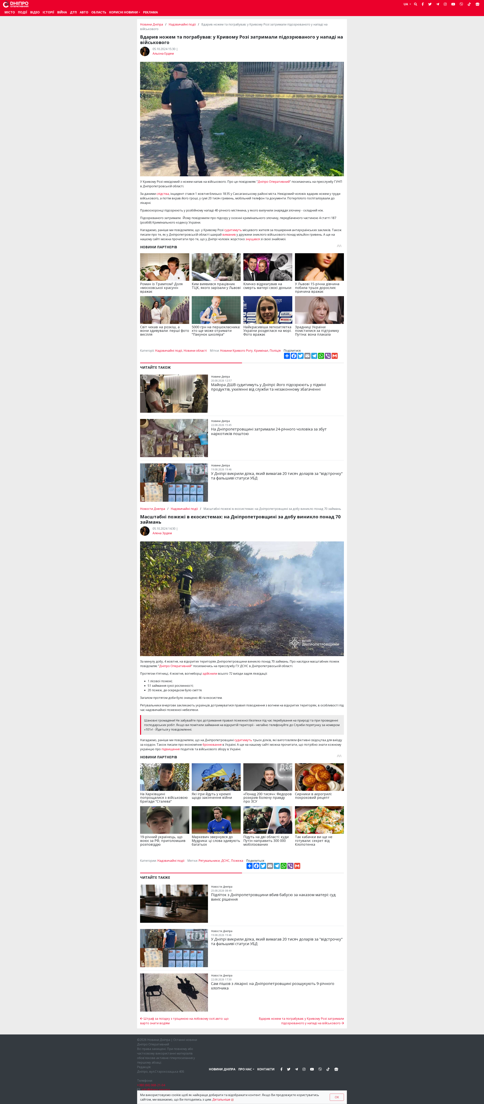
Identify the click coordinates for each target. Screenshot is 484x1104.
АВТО (84, 12)
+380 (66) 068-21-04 (151, 1085)
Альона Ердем (163, 53)
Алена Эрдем (162, 533)
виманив (229, 234)
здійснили (210, 673)
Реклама (150, 12)
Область (98, 12)
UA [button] (406, 4)
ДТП (73, 12)
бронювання (212, 744)
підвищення (170, 749)
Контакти (266, 1069)
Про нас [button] (245, 1069)
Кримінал (261, 350)
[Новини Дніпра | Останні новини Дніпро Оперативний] (15, 4)
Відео (35, 12)
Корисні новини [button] (123, 12)
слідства (163, 194)
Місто (10, 12)
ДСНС (225, 861)
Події (22, 12)
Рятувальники (209, 861)
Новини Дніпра (152, 24)
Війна (62, 12)
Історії (48, 12)
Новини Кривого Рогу (236, 350)
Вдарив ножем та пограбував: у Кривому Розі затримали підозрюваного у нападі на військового (301, 1021)
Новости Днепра (153, 509)
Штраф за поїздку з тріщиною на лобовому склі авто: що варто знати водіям (184, 1021)
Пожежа (237, 861)
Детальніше (221, 1099)
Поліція (275, 350)
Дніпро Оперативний (274, 182)
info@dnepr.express (156, 1090)
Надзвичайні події (182, 24)
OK (337, 1097)
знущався (253, 239)
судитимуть (233, 230)
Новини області (195, 350)
